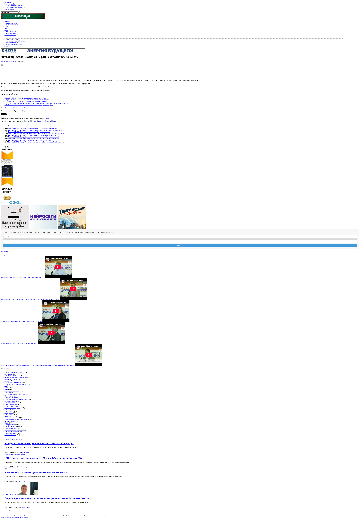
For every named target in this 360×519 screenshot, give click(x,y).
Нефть (6, 26)
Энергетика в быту (10, 428)
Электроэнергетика (10, 23)
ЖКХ (6, 46)
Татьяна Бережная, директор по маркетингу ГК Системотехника (21, 321)
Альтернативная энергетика (13, 44)
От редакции (8, 413)
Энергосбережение (10, 33)
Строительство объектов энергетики (16, 419)
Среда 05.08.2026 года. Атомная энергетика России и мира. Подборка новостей (33, 138)
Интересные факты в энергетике (14, 394)
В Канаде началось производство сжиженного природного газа (36, 472)
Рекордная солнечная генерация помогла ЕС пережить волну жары (39, 443)
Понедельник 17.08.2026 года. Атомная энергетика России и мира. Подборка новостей (36, 130)
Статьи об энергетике (11, 42)
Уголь (6, 30)
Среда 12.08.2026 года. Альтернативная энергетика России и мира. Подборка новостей (36, 133)
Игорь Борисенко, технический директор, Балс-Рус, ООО (19, 343)
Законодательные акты (11, 391)
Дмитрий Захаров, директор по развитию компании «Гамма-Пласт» (22, 277)
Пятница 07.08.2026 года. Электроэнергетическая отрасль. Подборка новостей (33, 137)
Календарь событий (10, 401)
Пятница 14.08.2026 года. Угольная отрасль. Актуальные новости (29, 132)
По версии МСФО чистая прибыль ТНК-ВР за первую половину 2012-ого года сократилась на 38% (36, 103)
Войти (47, 118)
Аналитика (8, 374)
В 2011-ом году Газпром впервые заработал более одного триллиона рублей (28, 105)
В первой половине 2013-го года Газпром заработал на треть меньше (26, 100)
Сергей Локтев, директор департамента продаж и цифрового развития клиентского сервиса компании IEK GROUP (38, 365)
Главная (7, 21)
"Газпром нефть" (9, 108)
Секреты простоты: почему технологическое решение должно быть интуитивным (46, 498)
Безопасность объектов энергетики (15, 377)
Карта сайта (3, 513)
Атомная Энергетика (11, 25)
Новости (7, 409)
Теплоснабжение (9, 421)
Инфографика (8, 396)
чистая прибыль (22, 108)
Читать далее (25, 452)
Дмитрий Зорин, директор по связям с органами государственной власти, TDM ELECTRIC (30, 299)
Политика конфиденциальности (14, 7)
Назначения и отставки (11, 39)
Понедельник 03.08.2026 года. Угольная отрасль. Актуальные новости (30, 140)
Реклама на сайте (9, 4)
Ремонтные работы (10, 416)
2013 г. (16, 108)
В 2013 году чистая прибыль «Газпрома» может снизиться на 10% (25, 101)
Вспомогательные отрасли (12, 382)
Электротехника (9, 425)
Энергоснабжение (10, 35)
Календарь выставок (11, 397)
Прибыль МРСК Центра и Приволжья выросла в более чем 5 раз (25, 98)
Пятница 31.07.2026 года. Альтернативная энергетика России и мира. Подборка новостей (37, 142)
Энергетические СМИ (11, 431)
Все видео (5, 252)
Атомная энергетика (11, 376)
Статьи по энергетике (11, 418)
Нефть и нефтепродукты (8, 61)
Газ (5, 28)
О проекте (7, 2)
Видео (6, 381)
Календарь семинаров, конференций (16, 399)
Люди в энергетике (10, 31)
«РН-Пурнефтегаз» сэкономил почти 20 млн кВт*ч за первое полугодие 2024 (43, 458)
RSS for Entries (9, 9)
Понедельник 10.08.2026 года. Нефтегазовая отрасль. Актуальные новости (32, 135)
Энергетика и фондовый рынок (14, 41)
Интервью (7, 392)
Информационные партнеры (13, 5)
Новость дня (8, 411)
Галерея (6, 387)
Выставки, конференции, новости (15, 384)
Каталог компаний (10, 403)
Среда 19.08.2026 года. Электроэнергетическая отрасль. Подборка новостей (32, 128)
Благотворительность (11, 379)
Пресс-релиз (8, 414)
